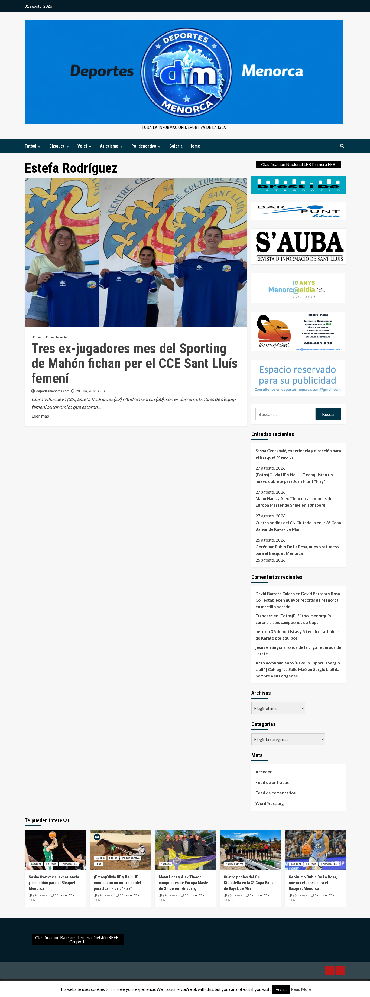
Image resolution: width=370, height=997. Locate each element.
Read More (301, 989)
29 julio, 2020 (86, 391)
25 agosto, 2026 (259, 895)
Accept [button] (281, 989)
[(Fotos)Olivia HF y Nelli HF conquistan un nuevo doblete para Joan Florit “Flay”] (120, 850)
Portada (51, 864)
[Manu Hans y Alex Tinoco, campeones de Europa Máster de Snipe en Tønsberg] (185, 850)
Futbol (30, 146)
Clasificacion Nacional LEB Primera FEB (298, 164)
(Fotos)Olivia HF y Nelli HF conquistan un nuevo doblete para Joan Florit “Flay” (294, 478)
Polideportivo (143, 146)
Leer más (40, 416)
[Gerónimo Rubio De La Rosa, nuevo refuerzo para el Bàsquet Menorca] (315, 850)
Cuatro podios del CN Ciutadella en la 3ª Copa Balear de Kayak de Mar (298, 526)
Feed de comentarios (275, 792)
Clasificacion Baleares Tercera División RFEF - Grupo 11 (78, 939)
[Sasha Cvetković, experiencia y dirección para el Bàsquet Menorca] (55, 850)
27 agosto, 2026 (64, 895)
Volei (82, 146)
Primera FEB (69, 864)
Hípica (113, 858)
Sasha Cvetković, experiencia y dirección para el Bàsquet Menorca (298, 454)
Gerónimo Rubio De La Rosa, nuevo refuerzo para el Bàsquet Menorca (297, 550)
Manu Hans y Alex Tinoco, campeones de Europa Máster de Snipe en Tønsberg (293, 501)
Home (194, 146)
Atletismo (109, 146)
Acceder (263, 771)
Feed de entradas (272, 782)
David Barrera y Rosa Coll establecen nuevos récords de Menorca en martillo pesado (297, 600)
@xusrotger (41, 895)
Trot (98, 864)
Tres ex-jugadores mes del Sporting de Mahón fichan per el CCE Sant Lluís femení (134, 363)
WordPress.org (269, 803)
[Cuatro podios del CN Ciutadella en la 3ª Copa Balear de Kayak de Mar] (250, 850)
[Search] (342, 146)
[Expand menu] (39, 146)
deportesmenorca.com (52, 391)
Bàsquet (56, 146)
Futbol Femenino (57, 337)
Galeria (176, 146)
